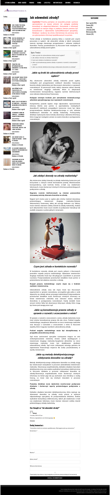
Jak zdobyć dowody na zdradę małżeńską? (45, 58)
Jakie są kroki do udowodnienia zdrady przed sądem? (48, 55)
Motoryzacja (57, 3)
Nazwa (32, 452)
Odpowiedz (32, 421)
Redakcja (77, 3)
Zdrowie (68, 3)
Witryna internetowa (36, 466)
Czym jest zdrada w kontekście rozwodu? (44, 60)
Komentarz (33, 431)
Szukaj (5, 16)
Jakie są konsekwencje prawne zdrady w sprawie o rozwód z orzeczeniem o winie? (54, 64)
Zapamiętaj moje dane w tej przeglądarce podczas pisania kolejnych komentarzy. (53, 474)
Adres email (34, 459)
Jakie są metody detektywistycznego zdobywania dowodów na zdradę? (54, 67)
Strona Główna (10, 3)
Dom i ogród (22, 3)
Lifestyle (47, 3)
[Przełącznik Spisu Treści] (76, 52)
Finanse (31, 3)
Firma (39, 3)
